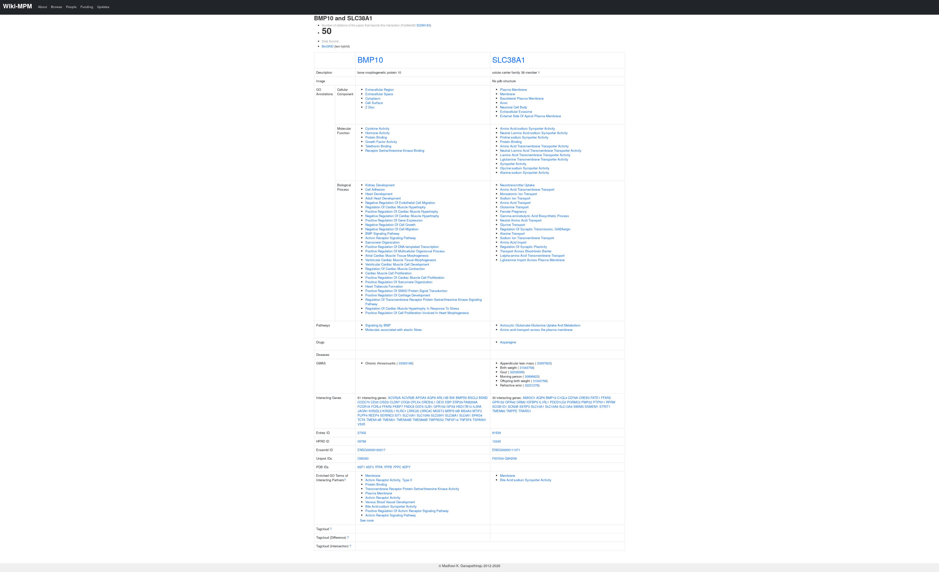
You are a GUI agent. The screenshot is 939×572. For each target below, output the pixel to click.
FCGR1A (364, 406)
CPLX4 (416, 402)
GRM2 (520, 402)
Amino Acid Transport (515, 202)
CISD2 (384, 402)
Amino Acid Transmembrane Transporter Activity (534, 146)
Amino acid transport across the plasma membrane (536, 329)
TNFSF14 (451, 419)
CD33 (375, 402)
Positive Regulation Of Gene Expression (394, 220)
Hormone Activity (377, 132)
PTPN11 (599, 402)
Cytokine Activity (377, 128)
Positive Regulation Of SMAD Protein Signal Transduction (406, 290)
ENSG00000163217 (371, 449)
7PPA (379, 467)
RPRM (610, 402)
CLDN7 (395, 402)
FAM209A (471, 402)
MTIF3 (477, 411)
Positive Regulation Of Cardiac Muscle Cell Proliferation (404, 277)
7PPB (388, 467)
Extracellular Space (379, 94)
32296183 (423, 25)
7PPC (397, 467)
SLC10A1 (409, 415)
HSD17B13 (464, 406)
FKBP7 (398, 406)
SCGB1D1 (499, 406)
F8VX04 (498, 458)
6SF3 (370, 467)
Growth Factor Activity (381, 141)
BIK (452, 397)
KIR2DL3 (375, 411)
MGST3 (438, 411)
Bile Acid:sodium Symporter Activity (391, 506)
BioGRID (328, 46)
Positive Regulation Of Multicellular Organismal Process (405, 251)
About (42, 6)
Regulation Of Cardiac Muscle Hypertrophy (395, 207)
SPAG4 (477, 415)
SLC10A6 (423, 415)
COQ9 (405, 402)
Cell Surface (374, 102)
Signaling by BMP (378, 325)
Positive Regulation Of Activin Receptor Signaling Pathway (407, 510)
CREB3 (584, 397)
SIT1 (398, 415)
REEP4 (374, 415)
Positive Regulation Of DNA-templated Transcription (402, 246)
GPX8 (451, 406)
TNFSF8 (465, 419)
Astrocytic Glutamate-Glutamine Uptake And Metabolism (540, 325)
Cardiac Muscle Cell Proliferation (388, 273)
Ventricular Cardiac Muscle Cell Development (397, 264)
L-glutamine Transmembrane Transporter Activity (534, 159)
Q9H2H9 (511, 458)
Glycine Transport (512, 224)
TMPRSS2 (436, 419)
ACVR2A (394, 397)
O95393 (363, 458)
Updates (103, 6)
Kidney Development (380, 185)
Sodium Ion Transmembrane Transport (527, 237)
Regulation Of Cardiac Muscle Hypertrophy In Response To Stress (412, 308)
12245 (496, 441)
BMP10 (370, 59)
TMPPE (511, 411)
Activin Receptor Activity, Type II (388, 480)
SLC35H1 (437, 415)
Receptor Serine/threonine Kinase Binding (394, 150)
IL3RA (477, 406)
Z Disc (370, 107)
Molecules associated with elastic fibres (393, 329)
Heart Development (378, 193)
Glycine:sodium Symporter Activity (524, 168)
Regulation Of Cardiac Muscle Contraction (395, 268)
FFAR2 (387, 406)
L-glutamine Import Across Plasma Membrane (532, 259)
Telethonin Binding (378, 146)
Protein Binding (376, 137)
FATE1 (595, 397)
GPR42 (510, 402)
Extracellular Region (379, 89)
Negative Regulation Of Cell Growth (390, 224)
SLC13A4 (565, 406)
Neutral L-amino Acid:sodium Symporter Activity (534, 132)
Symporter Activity (513, 163)
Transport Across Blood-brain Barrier (525, 251)
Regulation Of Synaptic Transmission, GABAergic (535, 229)
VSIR (361, 424)
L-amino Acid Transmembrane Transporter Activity (535, 154)
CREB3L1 (429, 402)
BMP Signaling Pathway (382, 233)
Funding (86, 6)
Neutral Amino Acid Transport (521, 220)
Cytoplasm (372, 98)
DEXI (440, 402)
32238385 (517, 372)
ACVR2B (408, 397)
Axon (503, 102)
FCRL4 (376, 406)
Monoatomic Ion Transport (518, 193)
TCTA (361, 419)
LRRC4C (426, 411)
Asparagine (508, 342)
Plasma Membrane (513, 89)
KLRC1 (401, 411)
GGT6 (419, 406)
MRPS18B (452, 411)
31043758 (526, 367)
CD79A (573, 397)
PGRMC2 (574, 402)
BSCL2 (473, 397)
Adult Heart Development (383, 198)
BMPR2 (461, 397)
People (71, 6)
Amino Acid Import (513, 242)
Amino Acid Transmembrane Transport (527, 189)
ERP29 (458, 402)
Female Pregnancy (513, 211)
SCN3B (513, 406)
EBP (448, 402)
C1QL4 (562, 397)
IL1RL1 (544, 402)
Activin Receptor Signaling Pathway (390, 237)
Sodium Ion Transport (515, 198)
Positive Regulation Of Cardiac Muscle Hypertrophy (401, 211)
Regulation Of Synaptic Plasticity (523, 246)
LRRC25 (413, 411)
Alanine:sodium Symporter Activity (524, 172)
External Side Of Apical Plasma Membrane (530, 116)
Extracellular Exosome (516, 111)
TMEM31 (388, 419)
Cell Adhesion (375, 189)
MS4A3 (466, 411)
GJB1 (429, 406)
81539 (496, 432)
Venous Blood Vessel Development (390, 502)
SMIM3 (578, 406)
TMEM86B (420, 419)
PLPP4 (363, 415)
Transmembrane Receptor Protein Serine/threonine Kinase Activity (412, 488)
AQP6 (431, 397)
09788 (362, 441)
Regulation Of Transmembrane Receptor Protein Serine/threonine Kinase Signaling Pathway (423, 301)
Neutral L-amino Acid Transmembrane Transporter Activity (540, 150)
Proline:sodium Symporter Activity (524, 137)
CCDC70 (364, 402)
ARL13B (442, 397)
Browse (56, 6)
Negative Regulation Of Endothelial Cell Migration (400, 202)
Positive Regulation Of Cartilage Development (397, 295)
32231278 (531, 385)
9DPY (406, 467)
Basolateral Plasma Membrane (522, 98)
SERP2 (524, 406)
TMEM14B (373, 419)
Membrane (507, 94)
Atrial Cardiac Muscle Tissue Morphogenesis (397, 255)
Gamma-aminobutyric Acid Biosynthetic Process (534, 215)
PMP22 (586, 402)
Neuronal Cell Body (513, 107)
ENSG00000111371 (506, 449)
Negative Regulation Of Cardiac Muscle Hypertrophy (402, 215)
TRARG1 (524, 411)
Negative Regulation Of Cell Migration (391, 229)
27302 (362, 432)
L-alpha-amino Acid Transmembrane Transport (532, 255)
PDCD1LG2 (558, 402)
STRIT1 (604, 406)
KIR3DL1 (388, 411)
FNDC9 (409, 406)
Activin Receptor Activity (383, 497)
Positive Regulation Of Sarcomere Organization (398, 282)
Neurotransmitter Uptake (517, 185)
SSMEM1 (591, 406)
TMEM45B (404, 419)
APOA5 (420, 397)
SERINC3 (387, 415)
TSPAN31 (479, 419)
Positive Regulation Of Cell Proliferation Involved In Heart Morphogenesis (417, 312)
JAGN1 (363, 411)
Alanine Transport (512, 233)
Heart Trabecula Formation (384, 286)
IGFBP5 (532, 402)
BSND (483, 397)
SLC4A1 (465, 415)
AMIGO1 (529, 397)
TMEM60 (498, 411)
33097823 (544, 363)
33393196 (405, 363)
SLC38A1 (508, 59)
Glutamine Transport (514, 207)
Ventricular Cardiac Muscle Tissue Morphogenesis (400, 259)
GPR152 (440, 406)
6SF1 (361, 467)
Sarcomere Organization (382, 242)
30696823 (531, 376)
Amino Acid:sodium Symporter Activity (527, 128)
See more (367, 520)
